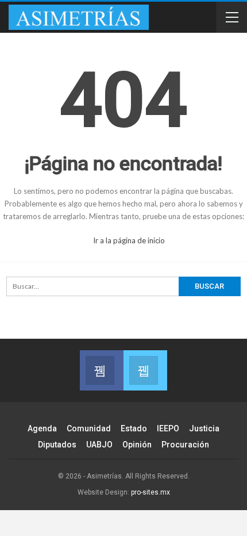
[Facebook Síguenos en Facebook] (102, 370)
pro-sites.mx (150, 492)
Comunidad (89, 428)
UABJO (99, 444)
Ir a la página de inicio (128, 240)
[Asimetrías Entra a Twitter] (145, 370)
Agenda (42, 428)
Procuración (185, 444)
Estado (134, 428)
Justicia (204, 428)
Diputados (57, 444)
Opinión (137, 444)
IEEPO (168, 428)
